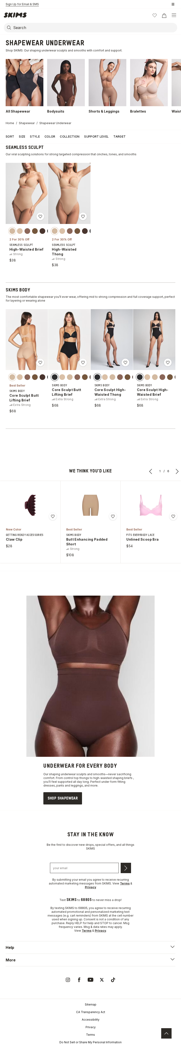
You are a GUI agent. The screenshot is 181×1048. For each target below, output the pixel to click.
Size (22, 136)
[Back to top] (166, 1033)
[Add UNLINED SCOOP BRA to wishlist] (173, 516)
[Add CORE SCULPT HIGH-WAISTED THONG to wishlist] (125, 362)
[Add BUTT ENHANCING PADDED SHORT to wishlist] (113, 516)
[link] (62, 798)
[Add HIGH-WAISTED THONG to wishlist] (83, 216)
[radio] (12, 231)
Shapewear (27, 123)
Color (50, 136)
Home (10, 123)
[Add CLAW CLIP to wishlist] (53, 516)
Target (119, 136)
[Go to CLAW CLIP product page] (30, 505)
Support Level (96, 136)
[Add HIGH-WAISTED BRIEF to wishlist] (40, 216)
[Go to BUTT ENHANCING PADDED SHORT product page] (90, 505)
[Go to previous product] (151, 471)
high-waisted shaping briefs (113, 778)
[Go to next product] (177, 471)
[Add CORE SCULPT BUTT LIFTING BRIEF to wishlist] (40, 362)
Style (35, 136)
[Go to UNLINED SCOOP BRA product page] (151, 505)
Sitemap (90, 1004)
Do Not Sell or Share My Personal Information (90, 1042)
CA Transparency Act (90, 1012)
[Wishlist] (154, 15)
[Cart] (164, 15)
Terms (90, 1034)
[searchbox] (94, 27)
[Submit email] (126, 868)
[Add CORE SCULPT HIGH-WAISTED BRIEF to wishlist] (168, 362)
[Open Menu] (174, 15)
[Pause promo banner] (173, 4)
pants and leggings (69, 785)
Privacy (91, 1027)
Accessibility (90, 1019)
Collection (69, 136)
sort (10, 136)
